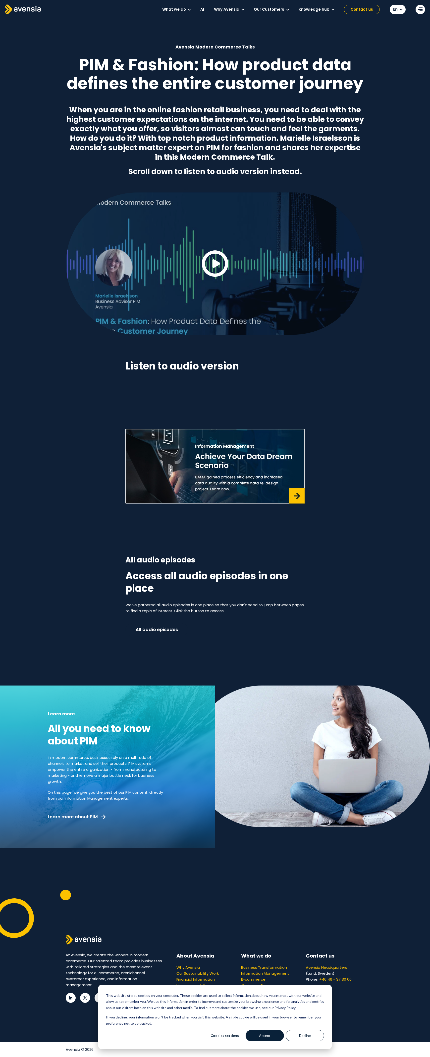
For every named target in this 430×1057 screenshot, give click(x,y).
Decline (305, 1035)
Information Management (265, 973)
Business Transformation (264, 967)
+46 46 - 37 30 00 (335, 979)
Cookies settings (225, 1035)
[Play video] (215, 263)
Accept (264, 1035)
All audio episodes (157, 629)
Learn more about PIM (73, 817)
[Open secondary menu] (420, 9)
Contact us (362, 9)
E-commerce (253, 979)
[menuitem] (176, 9)
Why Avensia (188, 967)
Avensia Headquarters (326, 967)
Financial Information (195, 979)
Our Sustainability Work (197, 973)
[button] (189, 10)
